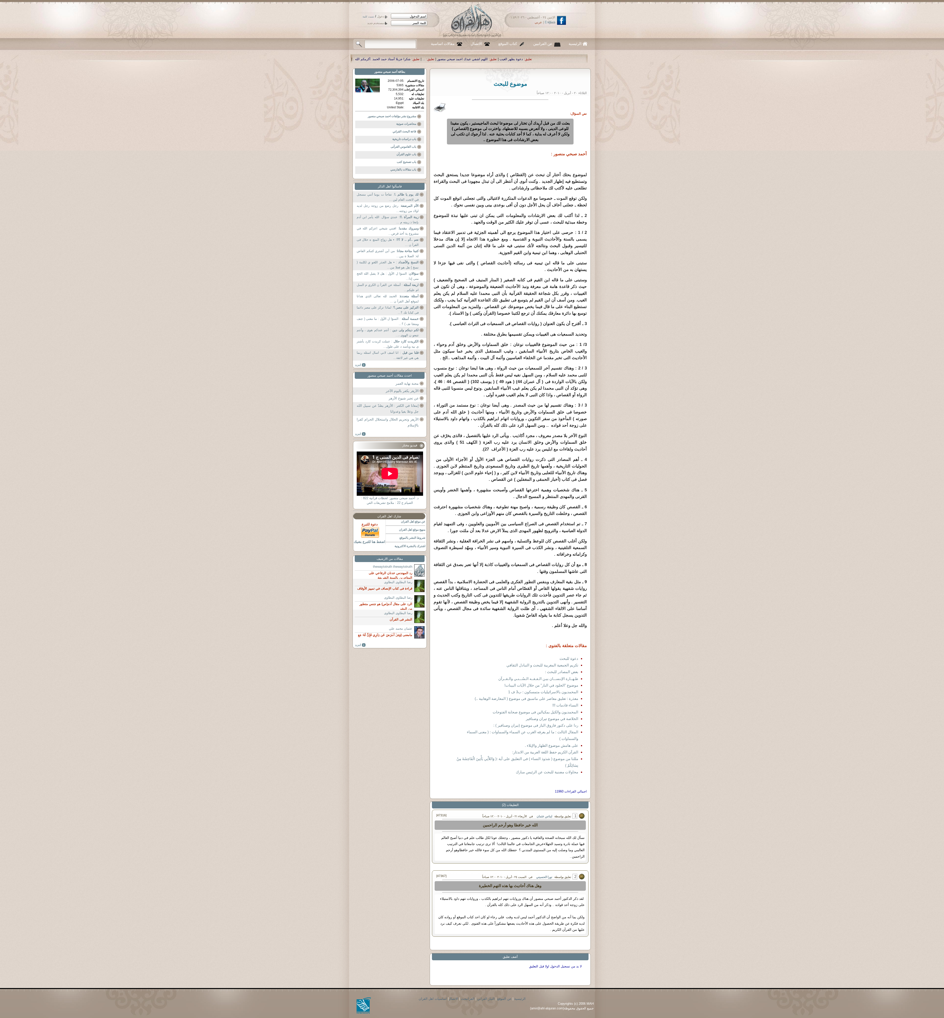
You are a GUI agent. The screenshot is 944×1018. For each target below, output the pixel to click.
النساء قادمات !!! (565, 705)
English (550, 22)
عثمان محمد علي (400, 628)
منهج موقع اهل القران (412, 529)
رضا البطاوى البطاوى (398, 582)
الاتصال (476, 44)
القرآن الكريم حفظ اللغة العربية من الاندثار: (545, 752)
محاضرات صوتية (406, 124)
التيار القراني (486, 999)
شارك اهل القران (389, 516)
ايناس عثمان (544, 816)
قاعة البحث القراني (404, 131)
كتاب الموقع (507, 44)
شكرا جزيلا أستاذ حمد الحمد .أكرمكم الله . (529, 59)
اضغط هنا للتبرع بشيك (369, 542)
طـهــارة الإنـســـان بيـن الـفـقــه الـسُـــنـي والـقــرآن (538, 679)
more (360, 365)
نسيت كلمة (368, 16)
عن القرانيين (542, 44)
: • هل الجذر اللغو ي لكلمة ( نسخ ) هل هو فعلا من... (388, 264)
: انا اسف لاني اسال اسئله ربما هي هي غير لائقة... (388, 355)
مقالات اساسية (443, 44)
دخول (380, 16)
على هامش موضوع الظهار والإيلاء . (551, 745)
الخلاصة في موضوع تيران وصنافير (552, 719)
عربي (538, 22)
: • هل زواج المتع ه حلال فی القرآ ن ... (388, 242)
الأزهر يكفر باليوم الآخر (402, 391)
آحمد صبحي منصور (385, 71)
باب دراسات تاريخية (404, 139)
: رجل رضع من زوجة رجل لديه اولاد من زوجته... (388, 208)
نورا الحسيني (544, 877)
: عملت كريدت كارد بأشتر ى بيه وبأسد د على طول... (388, 344)
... (571, 59)
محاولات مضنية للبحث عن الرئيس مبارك (547, 772)
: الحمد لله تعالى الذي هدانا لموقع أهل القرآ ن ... (388, 298)
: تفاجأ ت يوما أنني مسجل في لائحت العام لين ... (388, 197)
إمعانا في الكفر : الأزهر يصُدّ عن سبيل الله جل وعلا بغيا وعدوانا (388, 408)
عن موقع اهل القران (413, 521)
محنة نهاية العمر (407, 383)
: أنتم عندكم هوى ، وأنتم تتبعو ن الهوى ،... (388, 332)
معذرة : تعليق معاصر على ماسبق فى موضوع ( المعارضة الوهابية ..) (526, 698)
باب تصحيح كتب (406, 162)
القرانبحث (467, 999)
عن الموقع (504, 999)
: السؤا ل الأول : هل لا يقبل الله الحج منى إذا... (388, 276)
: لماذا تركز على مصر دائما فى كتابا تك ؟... (388, 310)
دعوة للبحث (569, 658)
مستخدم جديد (375, 23)
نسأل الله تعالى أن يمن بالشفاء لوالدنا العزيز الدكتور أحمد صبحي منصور (439, 59)
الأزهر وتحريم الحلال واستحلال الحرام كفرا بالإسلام (388, 422)
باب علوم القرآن (406, 154)
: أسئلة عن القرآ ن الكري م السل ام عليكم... (388, 287)
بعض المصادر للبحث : (561, 672)
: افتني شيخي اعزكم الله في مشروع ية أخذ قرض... (388, 231)
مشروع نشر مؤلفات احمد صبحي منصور (392, 116)
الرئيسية (575, 44)
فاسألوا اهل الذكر (390, 186)
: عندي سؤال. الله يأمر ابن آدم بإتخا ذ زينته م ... (388, 219)
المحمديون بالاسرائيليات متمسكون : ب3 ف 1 (543, 692)
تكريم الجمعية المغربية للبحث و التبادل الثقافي (542, 665)
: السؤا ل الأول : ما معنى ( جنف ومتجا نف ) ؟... (388, 321)
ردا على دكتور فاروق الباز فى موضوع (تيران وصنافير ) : (535, 725)
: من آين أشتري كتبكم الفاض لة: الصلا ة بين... (388, 253)
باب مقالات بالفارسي (403, 169)
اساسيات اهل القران (433, 999)
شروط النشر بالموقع (412, 537)
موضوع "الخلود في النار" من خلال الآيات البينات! (541, 685)
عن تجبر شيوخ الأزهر (404, 398)
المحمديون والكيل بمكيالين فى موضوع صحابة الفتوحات (535, 712)
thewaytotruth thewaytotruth (392, 566)
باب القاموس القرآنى (403, 146)
